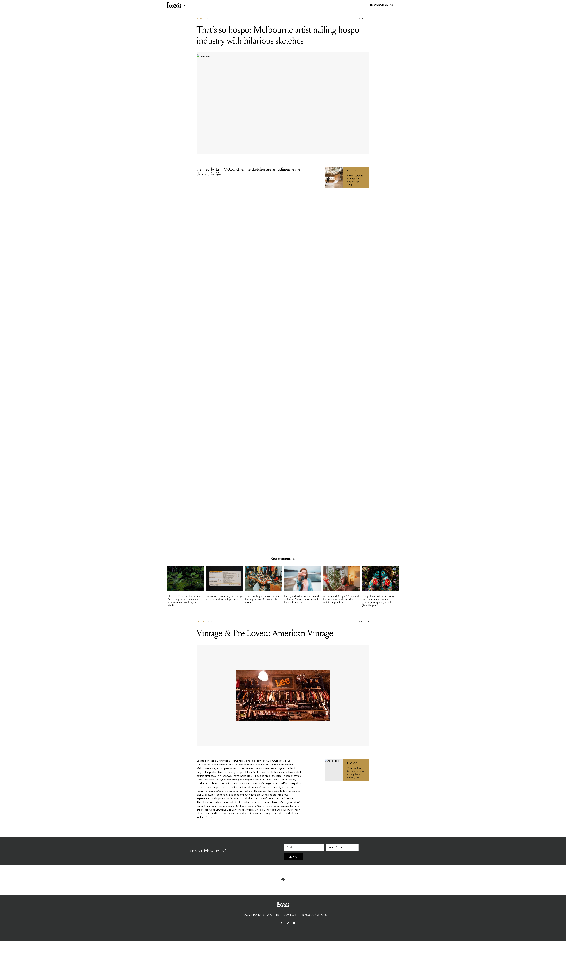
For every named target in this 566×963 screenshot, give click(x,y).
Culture (209, 18)
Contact (290, 915)
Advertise (274, 915)
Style (211, 622)
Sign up (294, 857)
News (200, 18)
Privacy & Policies (251, 915)
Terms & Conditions (313, 915)
